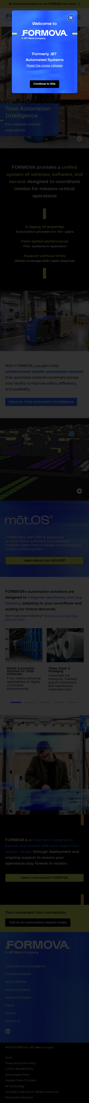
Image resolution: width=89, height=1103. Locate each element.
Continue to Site (44, 84)
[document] (44, 551)
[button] (71, 18)
